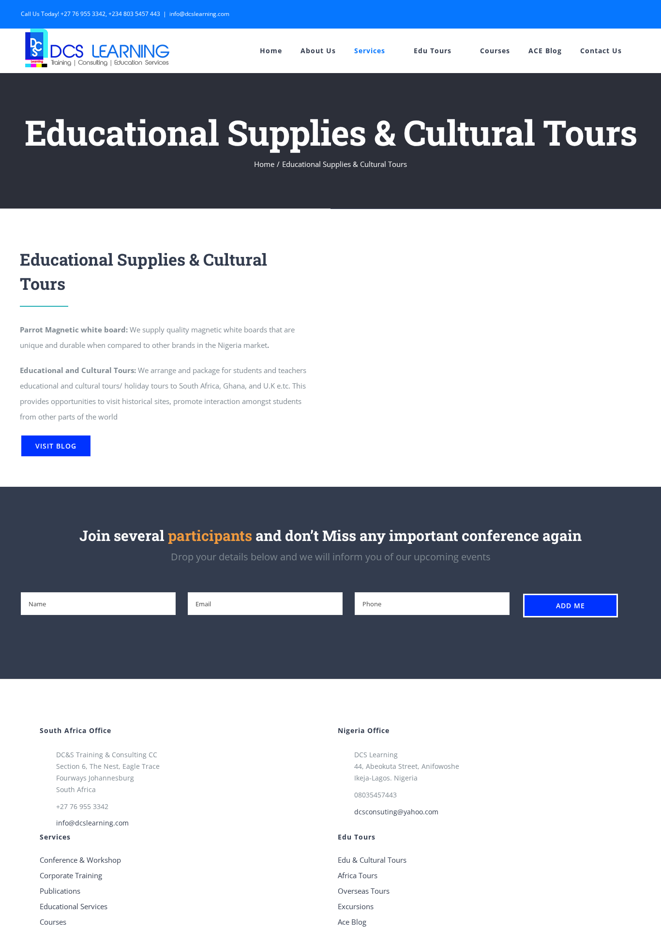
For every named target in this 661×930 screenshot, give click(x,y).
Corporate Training (71, 875)
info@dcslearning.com (199, 14)
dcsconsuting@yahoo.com (396, 811)
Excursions (356, 906)
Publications (60, 891)
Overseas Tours (364, 891)
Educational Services (73, 906)
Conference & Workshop (80, 860)
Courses (53, 922)
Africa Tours (357, 875)
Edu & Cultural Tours (372, 860)
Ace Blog (352, 922)
